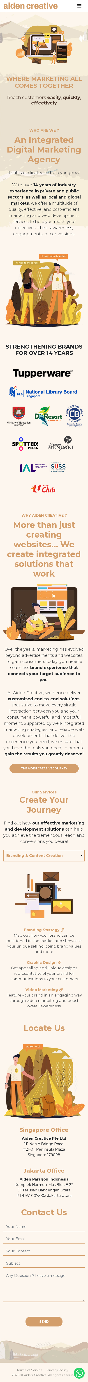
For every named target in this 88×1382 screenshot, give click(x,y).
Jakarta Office (44, 1170)
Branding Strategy (42, 930)
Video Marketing (41, 990)
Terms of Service (29, 1370)
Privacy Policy (57, 1370)
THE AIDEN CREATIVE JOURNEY (44, 768)
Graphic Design (42, 962)
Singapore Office (44, 1130)
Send (44, 1321)
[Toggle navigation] (79, 5)
